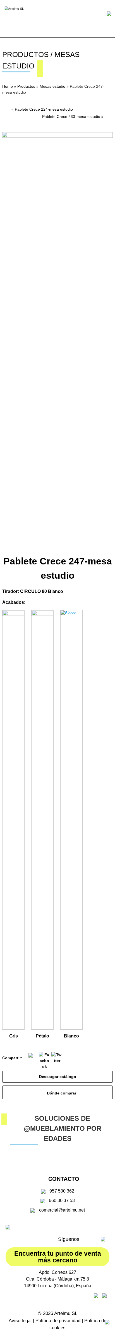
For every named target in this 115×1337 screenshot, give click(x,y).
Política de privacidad (57, 1320)
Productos (26, 86)
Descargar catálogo (57, 1076)
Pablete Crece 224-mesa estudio (44, 109)
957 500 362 (61, 1191)
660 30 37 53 (62, 1200)
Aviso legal (20, 1320)
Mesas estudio (52, 86)
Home (7, 86)
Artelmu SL (65, 1313)
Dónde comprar (60, 1093)
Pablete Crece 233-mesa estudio (71, 116)
